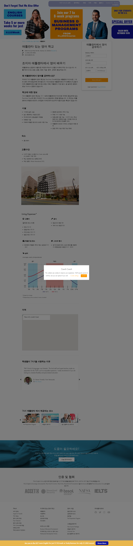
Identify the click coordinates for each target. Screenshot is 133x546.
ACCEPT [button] (84, 276)
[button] (102, 543)
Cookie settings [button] (74, 276)
